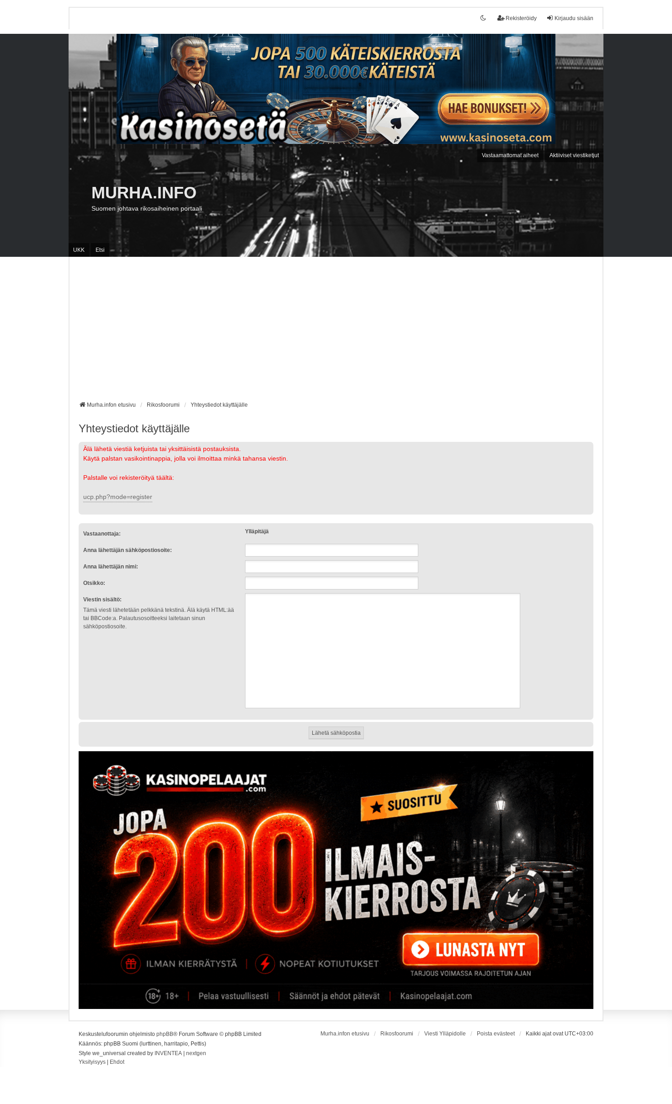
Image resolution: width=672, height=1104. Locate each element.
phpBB (164, 1034)
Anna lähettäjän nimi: (110, 566)
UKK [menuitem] (79, 250)
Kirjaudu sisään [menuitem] (574, 18)
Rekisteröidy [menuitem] (521, 18)
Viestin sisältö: (102, 599)
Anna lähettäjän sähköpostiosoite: (127, 550)
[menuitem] (92, 1062)
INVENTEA (168, 1053)
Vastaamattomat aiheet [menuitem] (510, 155)
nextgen (196, 1053)
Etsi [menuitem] (100, 250)
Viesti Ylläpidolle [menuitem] (445, 1033)
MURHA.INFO (144, 192)
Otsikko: (94, 583)
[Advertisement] (336, 332)
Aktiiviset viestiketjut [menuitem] (574, 155)
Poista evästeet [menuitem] (496, 1033)
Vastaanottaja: (102, 534)
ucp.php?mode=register (117, 496)
